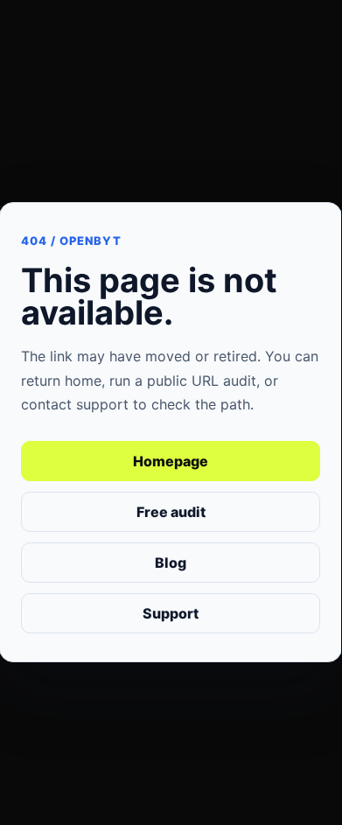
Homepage (170, 461)
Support (171, 613)
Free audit (171, 512)
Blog (170, 562)
